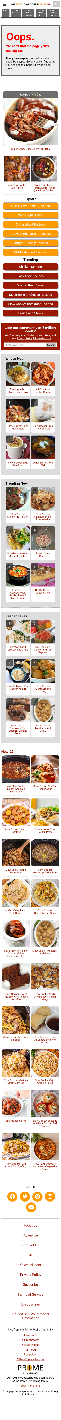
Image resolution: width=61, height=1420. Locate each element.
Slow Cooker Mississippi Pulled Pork (45, 871)
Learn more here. (30, 1385)
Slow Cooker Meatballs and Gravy (43, 689)
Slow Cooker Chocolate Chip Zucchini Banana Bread (18, 729)
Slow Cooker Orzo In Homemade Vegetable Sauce (45, 1167)
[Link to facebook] (12, 1197)
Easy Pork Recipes (30, 276)
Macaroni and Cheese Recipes (30, 295)
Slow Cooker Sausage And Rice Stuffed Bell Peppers (45, 1124)
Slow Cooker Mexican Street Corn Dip (16, 1082)
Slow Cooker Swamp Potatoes (15, 831)
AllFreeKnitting (30, 1344)
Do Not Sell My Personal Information (30, 1316)
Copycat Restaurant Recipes (31, 234)
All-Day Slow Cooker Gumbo (43, 391)
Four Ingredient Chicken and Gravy (18, 391)
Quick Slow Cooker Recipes (30, 206)
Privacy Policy (24, 338)
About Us (30, 1225)
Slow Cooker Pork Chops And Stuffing (15, 1165)
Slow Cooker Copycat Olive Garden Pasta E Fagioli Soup (17, 594)
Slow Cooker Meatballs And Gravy (43, 728)
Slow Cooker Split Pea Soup (18, 464)
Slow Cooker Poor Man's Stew (18, 427)
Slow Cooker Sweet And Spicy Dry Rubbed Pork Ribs (16, 997)
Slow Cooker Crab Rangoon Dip (43, 427)
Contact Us (30, 1245)
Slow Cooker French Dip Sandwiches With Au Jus (45, 1040)
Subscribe (30, 1285)
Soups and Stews (30, 313)
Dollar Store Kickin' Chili (43, 464)
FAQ (30, 1255)
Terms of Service (30, 1294)
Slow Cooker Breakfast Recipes (30, 304)
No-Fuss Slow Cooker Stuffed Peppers (43, 650)
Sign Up (51, 345)
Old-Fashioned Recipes (30, 252)
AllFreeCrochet (30, 1340)
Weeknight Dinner (30, 215)
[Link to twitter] (25, 1197)
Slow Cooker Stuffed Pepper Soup (45, 787)
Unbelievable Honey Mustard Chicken (18, 555)
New (4, 752)
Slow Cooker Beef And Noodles (15, 1038)
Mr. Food (30, 1349)
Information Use (42, 338)
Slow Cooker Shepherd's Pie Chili (17, 515)
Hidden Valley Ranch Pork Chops (16, 912)
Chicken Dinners (30, 267)
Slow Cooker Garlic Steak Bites (15, 871)
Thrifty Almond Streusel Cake (43, 591)
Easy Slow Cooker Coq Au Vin (17, 186)
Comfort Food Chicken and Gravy (18, 648)
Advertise (30, 1235)
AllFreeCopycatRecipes (31, 1359)
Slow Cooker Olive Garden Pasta (45, 831)
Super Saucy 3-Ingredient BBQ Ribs (30, 149)
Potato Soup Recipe (43, 555)
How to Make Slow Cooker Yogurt (17, 687)
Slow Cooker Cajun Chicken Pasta (45, 1082)
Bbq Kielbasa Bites (16, 1121)
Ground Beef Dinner (31, 285)
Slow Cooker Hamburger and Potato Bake (43, 517)
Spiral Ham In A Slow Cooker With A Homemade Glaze (15, 954)
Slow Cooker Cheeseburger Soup (45, 912)
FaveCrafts (30, 1335)
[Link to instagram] (50, 1197)
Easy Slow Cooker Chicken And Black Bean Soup (16, 789)
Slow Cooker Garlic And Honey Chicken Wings (45, 997)
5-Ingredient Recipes (30, 224)
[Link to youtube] (31, 1207)
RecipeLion (30, 1354)
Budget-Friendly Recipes (30, 243)
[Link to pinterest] (37, 1197)
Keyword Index (30, 1265)
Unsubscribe (30, 1304)
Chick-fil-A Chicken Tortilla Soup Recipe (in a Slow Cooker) (44, 188)
